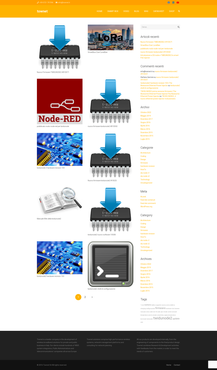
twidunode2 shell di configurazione (101, 289)
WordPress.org (146, 207)
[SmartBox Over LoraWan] (110, 26)
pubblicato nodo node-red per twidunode (53, 126)
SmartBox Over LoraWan (97, 52)
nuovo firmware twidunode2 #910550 (102, 126)
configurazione (150, 308)
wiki (142, 322)
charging (143, 308)
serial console (152, 315)
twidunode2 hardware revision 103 (50, 276)
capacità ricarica (161, 305)
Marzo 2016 (145, 129)
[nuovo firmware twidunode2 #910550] (110, 80)
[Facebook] (169, 2)
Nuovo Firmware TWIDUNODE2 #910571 (53, 72)
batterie (148, 305)
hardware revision (148, 166)
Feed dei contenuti (148, 200)
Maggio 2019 (146, 116)
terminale (143, 319)
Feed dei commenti (148, 203)
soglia (166, 315)
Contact (177, 365)
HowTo (143, 169)
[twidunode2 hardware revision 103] (60, 243)
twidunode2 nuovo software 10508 (102, 235)
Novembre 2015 (147, 136)
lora (173, 308)
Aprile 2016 (145, 126)
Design (143, 159)
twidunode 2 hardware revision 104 (51, 168)
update (176, 318)
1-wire (142, 305)
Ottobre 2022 (146, 112)
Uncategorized (146, 183)
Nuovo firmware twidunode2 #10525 (102, 181)
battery (153, 305)
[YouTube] (178, 2)
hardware (169, 308)
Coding (143, 156)
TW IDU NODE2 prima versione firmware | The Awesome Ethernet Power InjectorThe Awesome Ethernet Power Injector (160, 93)
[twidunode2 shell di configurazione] (110, 243)
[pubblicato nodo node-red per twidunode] (60, 80)
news (147, 312)
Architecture (145, 153)
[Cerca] (179, 11)
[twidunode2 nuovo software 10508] (110, 189)
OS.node (157, 312)
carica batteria (170, 305)
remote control (167, 312)
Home (168, 365)
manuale (143, 312)
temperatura (172, 315)
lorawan (177, 308)
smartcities (160, 315)
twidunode (150, 319)
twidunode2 (162, 318)
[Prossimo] (92, 297)
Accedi (143, 197)
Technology (145, 180)
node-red (152, 312)
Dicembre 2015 (147, 132)
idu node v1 (145, 173)
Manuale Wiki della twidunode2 (49, 219)
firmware (144, 163)
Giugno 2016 (145, 122)
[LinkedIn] (173, 2)
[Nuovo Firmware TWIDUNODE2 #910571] (60, 26)
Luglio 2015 (145, 139)
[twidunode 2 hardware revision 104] (60, 134)
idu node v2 (145, 176)
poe (162, 312)
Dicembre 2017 (147, 119)
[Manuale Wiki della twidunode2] (60, 189)
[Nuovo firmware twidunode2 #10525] (110, 134)
